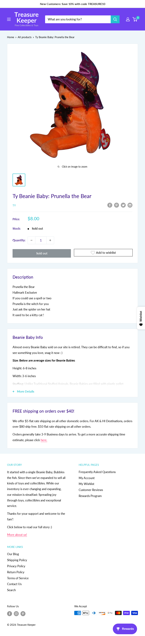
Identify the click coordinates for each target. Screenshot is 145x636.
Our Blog (13, 554)
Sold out (41, 253)
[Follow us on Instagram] (16, 613)
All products (25, 37)
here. (44, 440)
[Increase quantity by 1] (50, 240)
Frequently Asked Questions (97, 472)
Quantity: (19, 240)
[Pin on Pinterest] (116, 205)
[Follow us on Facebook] (9, 613)
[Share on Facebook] (109, 205)
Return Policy (15, 572)
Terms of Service (18, 578)
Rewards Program (90, 496)
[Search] (115, 19)
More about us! (17, 535)
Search (11, 590)
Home (10, 37)
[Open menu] (9, 19)
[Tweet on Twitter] (123, 205)
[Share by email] (129, 205)
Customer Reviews (91, 490)
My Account (87, 478)
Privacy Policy (16, 566)
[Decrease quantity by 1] (31, 240)
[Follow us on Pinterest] (23, 613)
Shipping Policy (17, 560)
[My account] (128, 19)
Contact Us (14, 584)
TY (14, 205)
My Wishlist (86, 484)
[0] (135, 19)
